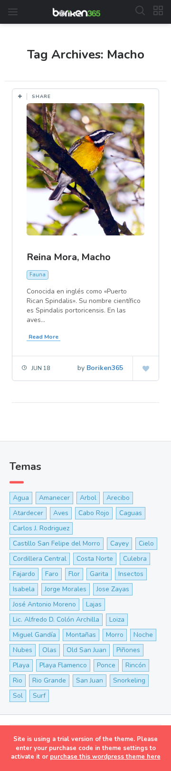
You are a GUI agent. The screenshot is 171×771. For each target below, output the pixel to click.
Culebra (135, 558)
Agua (21, 497)
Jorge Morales (65, 589)
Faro (51, 573)
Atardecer (28, 512)
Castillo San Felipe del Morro (56, 543)
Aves (60, 512)
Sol (18, 695)
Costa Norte (94, 558)
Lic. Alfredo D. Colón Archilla (56, 619)
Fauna (37, 274)
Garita (99, 573)
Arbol (88, 497)
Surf (39, 695)
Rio (17, 680)
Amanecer (54, 497)
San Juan (89, 680)
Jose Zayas (112, 589)
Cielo (146, 543)
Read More (43, 337)
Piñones (128, 649)
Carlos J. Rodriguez (41, 528)
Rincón (135, 665)
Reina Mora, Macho (69, 257)
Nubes (22, 649)
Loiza (116, 619)
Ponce (106, 665)
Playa (21, 665)
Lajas (94, 604)
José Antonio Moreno (44, 604)
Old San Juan (86, 649)
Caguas (130, 512)
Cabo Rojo (93, 512)
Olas (49, 649)
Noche (143, 634)
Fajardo (24, 573)
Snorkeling (129, 680)
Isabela (24, 589)
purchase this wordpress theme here (105, 756)
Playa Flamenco (63, 665)
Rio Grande (49, 680)
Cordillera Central (39, 558)
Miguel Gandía (34, 634)
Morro (115, 634)
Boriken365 (104, 367)
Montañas (81, 634)
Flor (74, 573)
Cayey (119, 543)
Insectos (130, 573)
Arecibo (118, 497)
